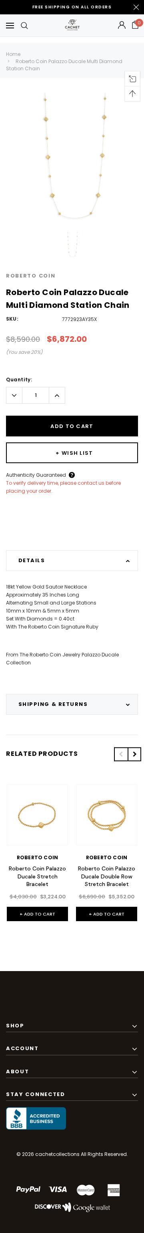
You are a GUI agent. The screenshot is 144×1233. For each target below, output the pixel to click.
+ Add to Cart (37, 914)
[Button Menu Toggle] (10, 25)
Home (13, 54)
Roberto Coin (30, 276)
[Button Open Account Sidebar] (122, 25)
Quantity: (19, 379)
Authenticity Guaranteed (36, 475)
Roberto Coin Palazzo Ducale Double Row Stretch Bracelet (106, 876)
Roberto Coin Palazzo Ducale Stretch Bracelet (37, 876)
